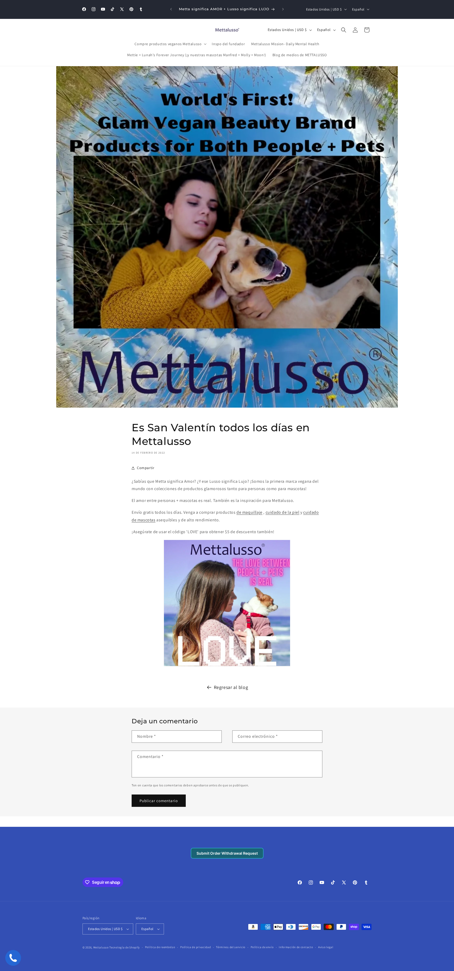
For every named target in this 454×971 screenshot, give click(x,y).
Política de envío (262, 947)
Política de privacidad (195, 947)
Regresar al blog (231, 687)
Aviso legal (325, 947)
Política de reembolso (160, 947)
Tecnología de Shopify (124, 947)
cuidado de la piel (283, 512)
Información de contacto (296, 947)
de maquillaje (249, 512)
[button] (170, 43)
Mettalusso (101, 947)
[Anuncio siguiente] (283, 9)
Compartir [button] (145, 467)
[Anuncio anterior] (171, 9)
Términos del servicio (230, 947)
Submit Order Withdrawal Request (227, 853)
